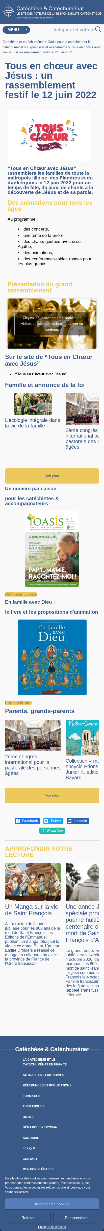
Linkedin (80, 821)
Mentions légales (38, 1169)
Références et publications (47, 1085)
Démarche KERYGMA (40, 1127)
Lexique (29, 1148)
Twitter (55, 821)
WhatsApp (54, 830)
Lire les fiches (18, 703)
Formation (32, 1096)
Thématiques (33, 1106)
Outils (28, 1117)
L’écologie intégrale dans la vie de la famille (32, 422)
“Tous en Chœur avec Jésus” (41, 374)
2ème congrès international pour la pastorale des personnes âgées (32, 765)
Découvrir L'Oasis (21, 594)
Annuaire (31, 1138)
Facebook (29, 821)
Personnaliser (76, 1218)
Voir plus (52, 476)
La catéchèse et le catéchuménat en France (45, 1062)
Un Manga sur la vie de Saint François (31, 910)
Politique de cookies (52, 1227)
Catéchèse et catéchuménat (23, 42)
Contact (30, 1159)
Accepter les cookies (52, 1204)
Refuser (28, 1218)
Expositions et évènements (47, 47)
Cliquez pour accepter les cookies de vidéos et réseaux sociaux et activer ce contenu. (52, 323)
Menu (13, 30)
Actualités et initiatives (43, 1075)
